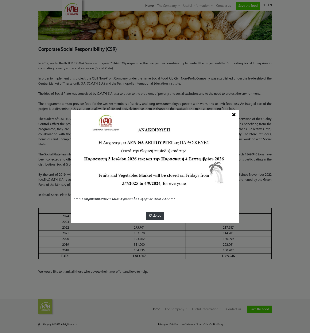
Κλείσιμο (155, 215)
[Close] (234, 115)
